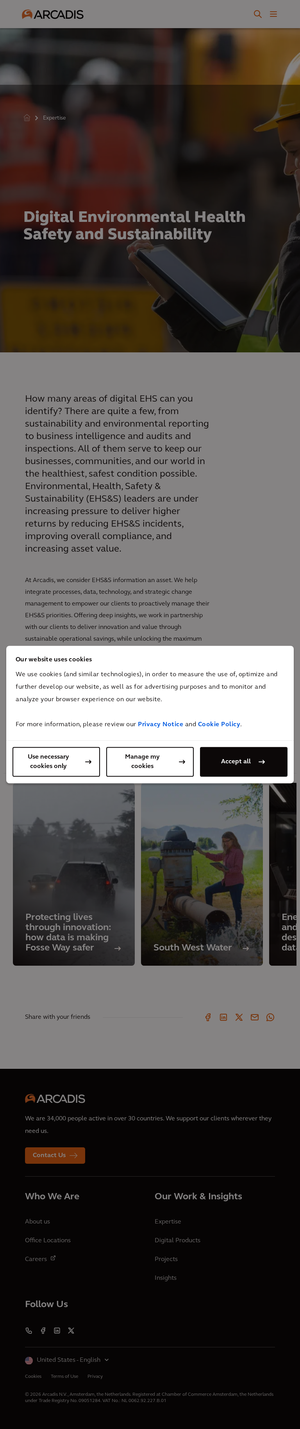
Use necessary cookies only (48, 762)
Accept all (236, 762)
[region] (150, 714)
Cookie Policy (219, 725)
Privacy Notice (160, 725)
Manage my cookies (142, 762)
